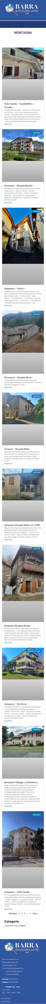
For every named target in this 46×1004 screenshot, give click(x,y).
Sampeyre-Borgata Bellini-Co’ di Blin (22, 525)
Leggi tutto (8, 124)
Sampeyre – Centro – (15, 288)
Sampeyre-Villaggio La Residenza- (21, 782)
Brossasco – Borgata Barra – (18, 377)
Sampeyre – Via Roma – (16, 704)
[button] (23, 24)
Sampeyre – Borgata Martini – (19, 185)
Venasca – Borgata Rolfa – (17, 449)
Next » (35, 913)
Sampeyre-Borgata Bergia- (17, 625)
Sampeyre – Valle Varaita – (17, 892)
